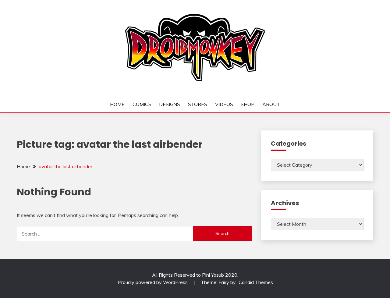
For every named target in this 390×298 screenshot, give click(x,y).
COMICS (142, 104)
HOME (117, 104)
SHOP (247, 104)
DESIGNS (169, 104)
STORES (197, 104)
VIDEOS (224, 104)
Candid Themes (256, 282)
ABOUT (271, 104)
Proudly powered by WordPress (153, 282)
